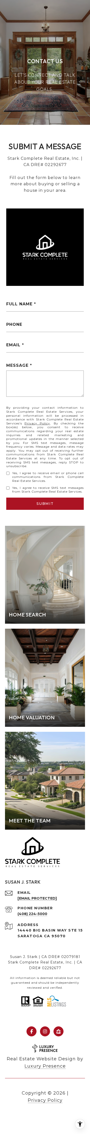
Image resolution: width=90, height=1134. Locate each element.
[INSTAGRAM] (45, 1031)
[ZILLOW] (59, 1031)
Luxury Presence (45, 1066)
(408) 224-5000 (32, 914)
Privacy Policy (37, 423)
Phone (14, 324)
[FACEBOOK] (31, 1031)
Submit (45, 503)
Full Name (19, 304)
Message (17, 365)
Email (13, 345)
